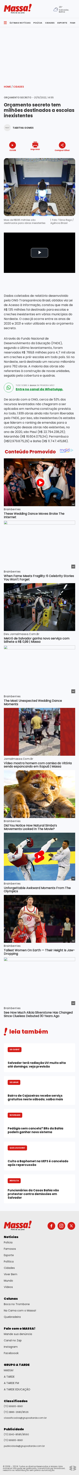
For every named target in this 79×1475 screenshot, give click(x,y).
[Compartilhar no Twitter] (61, 157)
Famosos (10, 1249)
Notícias (11, 1237)
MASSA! (8, 1370)
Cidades (18, 86)
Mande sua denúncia (18, 1334)
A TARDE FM (11, 1383)
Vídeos (8, 1287)
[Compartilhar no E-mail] (66, 157)
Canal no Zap (13, 1340)
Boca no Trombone (17, 1304)
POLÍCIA (37, 22)
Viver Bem (10, 1274)
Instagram (11, 1347)
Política (9, 1261)
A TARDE (9, 1377)
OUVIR (12, 150)
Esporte (9, 1255)
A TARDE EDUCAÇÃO (17, 1389)
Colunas (11, 1298)
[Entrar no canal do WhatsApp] (8, 387)
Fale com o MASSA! (19, 1328)
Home (8, 86)
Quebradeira (12, 1317)
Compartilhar (62, 150)
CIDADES (49, 22)
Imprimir (35, 149)
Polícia (8, 1242)
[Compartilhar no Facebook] (57, 157)
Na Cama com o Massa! (20, 1310)
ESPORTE (62, 22)
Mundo (8, 1281)
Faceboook (11, 1353)
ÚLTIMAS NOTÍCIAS (20, 22)
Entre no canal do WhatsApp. (39, 389)
